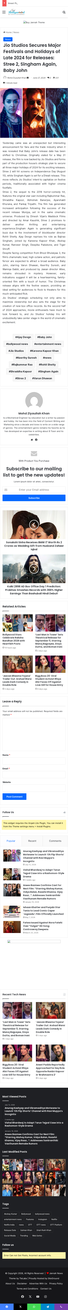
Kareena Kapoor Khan (45, 350)
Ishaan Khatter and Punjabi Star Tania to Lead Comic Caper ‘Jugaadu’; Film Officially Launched (43, 911)
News (16, 32)
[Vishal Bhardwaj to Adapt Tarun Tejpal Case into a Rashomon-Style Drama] (12, 874)
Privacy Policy (56, 1283)
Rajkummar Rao (23, 364)
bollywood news (18, 344)
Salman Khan (26, 1230)
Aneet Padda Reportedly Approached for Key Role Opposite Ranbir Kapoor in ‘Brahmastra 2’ (50, 1069)
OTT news (41, 1225)
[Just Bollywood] (16, 12)
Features (30, 1219)
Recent (32, 840)
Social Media (10, 1235)
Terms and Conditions (27, 1288)
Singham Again (49, 371)
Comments (55, 840)
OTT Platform (56, 1225)
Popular (11, 840)
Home (8, 32)
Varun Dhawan (43, 378)
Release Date (10, 1230)
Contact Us (45, 1288)
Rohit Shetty (48, 364)
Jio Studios (17, 350)
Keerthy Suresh (27, 357)
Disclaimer (22, 1283)
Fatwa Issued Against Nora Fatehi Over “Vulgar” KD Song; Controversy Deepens (42, 926)
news (48, 357)
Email (6, 768)
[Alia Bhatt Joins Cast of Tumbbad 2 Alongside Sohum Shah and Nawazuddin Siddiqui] (12, 1190)
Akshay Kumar (10, 1214)
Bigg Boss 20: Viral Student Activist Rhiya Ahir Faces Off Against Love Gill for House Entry (49, 680)
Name (6, 755)
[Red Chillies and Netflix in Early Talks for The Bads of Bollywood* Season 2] (34, 1190)
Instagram (42, 1219)
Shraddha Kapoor (21, 371)
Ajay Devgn (24, 337)
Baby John (45, 337)
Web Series (37, 1235)
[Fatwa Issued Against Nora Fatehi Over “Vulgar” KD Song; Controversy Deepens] (12, 927)
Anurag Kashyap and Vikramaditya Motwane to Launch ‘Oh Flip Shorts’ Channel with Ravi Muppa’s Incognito (43, 856)
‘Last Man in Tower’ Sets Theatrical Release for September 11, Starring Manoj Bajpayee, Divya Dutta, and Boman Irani (49, 640)
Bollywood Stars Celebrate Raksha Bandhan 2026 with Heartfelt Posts (14, 639)
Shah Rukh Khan (44, 1230)
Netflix (54, 1219)
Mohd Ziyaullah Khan (16, 78)
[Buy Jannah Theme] (34, 22)
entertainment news (48, 344)
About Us (10, 1283)
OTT (30, 1225)
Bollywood (26, 1214)
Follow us (8, 1245)
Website (7, 782)
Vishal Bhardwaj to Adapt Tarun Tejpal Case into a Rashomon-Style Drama (43, 873)
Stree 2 (21, 378)
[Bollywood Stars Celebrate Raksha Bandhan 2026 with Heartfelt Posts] (18, 623)
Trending (24, 1235)
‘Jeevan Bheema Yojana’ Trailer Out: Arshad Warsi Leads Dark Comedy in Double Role (17, 680)
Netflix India (9, 1225)
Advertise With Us (38, 1283)
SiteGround (53, 1278)
